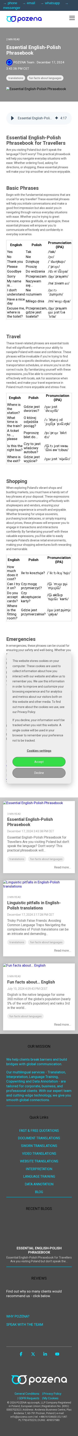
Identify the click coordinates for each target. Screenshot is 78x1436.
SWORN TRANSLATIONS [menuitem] (39, 1146)
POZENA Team (23, 62)
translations (15, 78)
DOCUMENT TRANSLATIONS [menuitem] (39, 1138)
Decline (39, 773)
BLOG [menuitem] (39, 1192)
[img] (56, 118)
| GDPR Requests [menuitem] (28, 1398)
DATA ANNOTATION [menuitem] (39, 1184)
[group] (39, 118)
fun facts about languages (45, 78)
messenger (11, 8)
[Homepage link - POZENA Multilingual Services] (39, 1388)
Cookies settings (39, 750)
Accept (39, 761)
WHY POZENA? (17, 1316)
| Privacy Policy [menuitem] (51, 1393)
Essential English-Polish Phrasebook (30, 822)
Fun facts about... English (31, 982)
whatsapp (52, 3)
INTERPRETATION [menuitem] (39, 1169)
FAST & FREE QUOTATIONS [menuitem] (39, 1131)
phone (12, 3)
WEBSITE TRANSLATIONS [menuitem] (39, 1161)
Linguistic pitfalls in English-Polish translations (34, 905)
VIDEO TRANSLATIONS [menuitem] (39, 1154)
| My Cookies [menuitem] (50, 1398)
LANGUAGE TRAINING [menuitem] (39, 1176)
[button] (72, 17)
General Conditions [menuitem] (27, 1393)
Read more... (62, 867)
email (31, 3)
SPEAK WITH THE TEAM (24, 1324)
